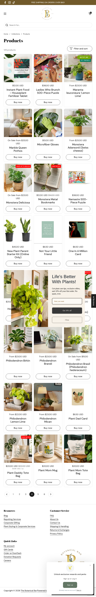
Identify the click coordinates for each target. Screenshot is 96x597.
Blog (6, 515)
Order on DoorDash (12, 553)
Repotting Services (12, 519)
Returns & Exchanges (59, 530)
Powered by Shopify (46, 590)
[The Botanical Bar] (47, 13)
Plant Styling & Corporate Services (19, 526)
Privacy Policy (56, 533)
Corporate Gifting (12, 522)
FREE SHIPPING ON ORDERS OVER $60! (48, 2)
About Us (54, 519)
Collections (16, 34)
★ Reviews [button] (93, 301)
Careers (7, 560)
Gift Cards (8, 549)
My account (9, 546)
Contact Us (55, 522)
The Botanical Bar (29, 590)
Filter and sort (81, 48)
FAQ (52, 515)
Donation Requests (12, 556)
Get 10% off (67, 310)
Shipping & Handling (59, 526)
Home (6, 34)
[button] (89, 13)
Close (67, 320)
